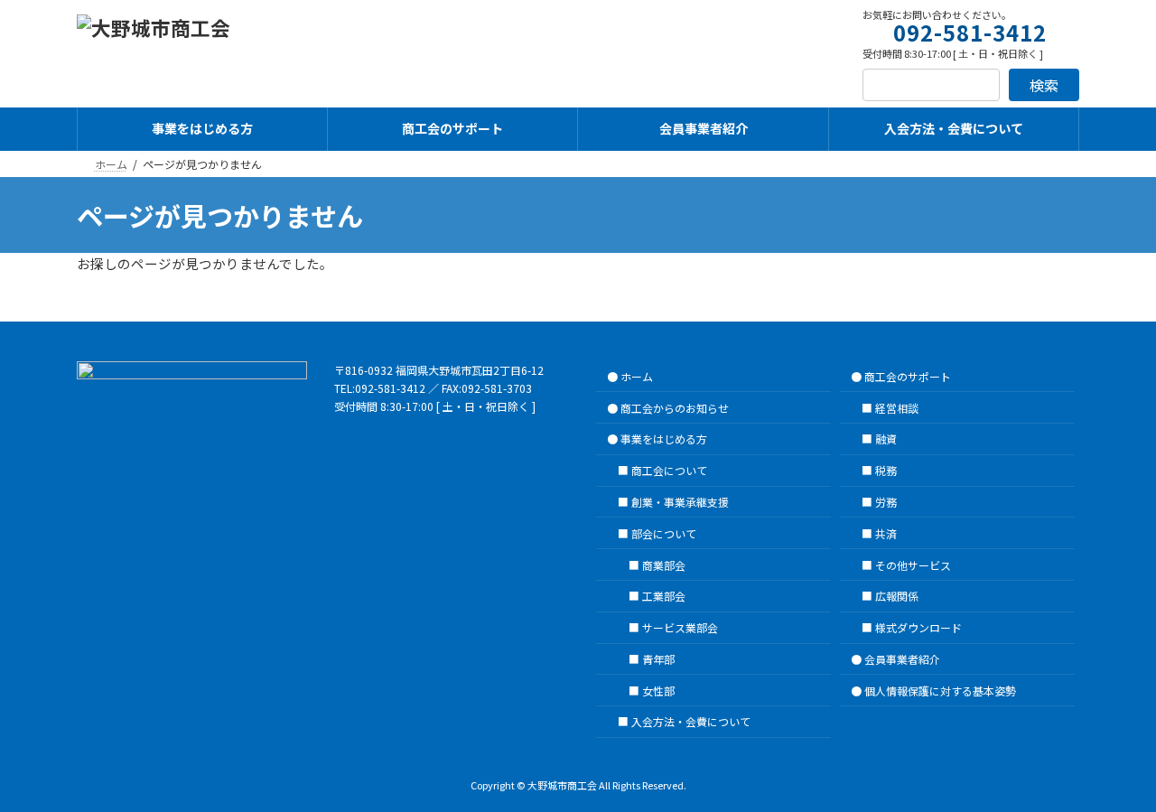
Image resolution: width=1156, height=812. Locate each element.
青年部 (658, 658)
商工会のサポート (907, 375)
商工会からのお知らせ (674, 407)
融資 (886, 438)
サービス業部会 (680, 627)
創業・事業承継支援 (680, 501)
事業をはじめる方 (663, 438)
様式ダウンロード (918, 627)
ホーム (636, 375)
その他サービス (913, 564)
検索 (1044, 85)
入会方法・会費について (690, 721)
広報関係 (896, 595)
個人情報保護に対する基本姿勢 (940, 689)
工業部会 (663, 595)
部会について (663, 532)
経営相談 (896, 407)
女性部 (658, 689)
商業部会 (663, 564)
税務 (886, 470)
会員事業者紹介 (902, 658)
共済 (886, 532)
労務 (886, 501)
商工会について (669, 470)
